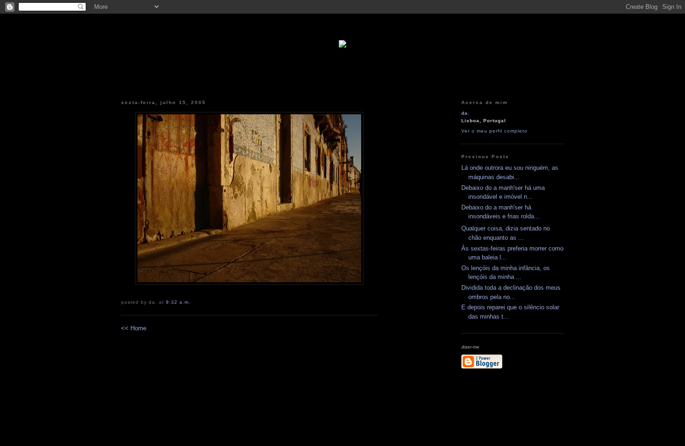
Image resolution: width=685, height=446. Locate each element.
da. (465, 113)
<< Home (133, 328)
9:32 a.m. (178, 302)
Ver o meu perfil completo (494, 130)
